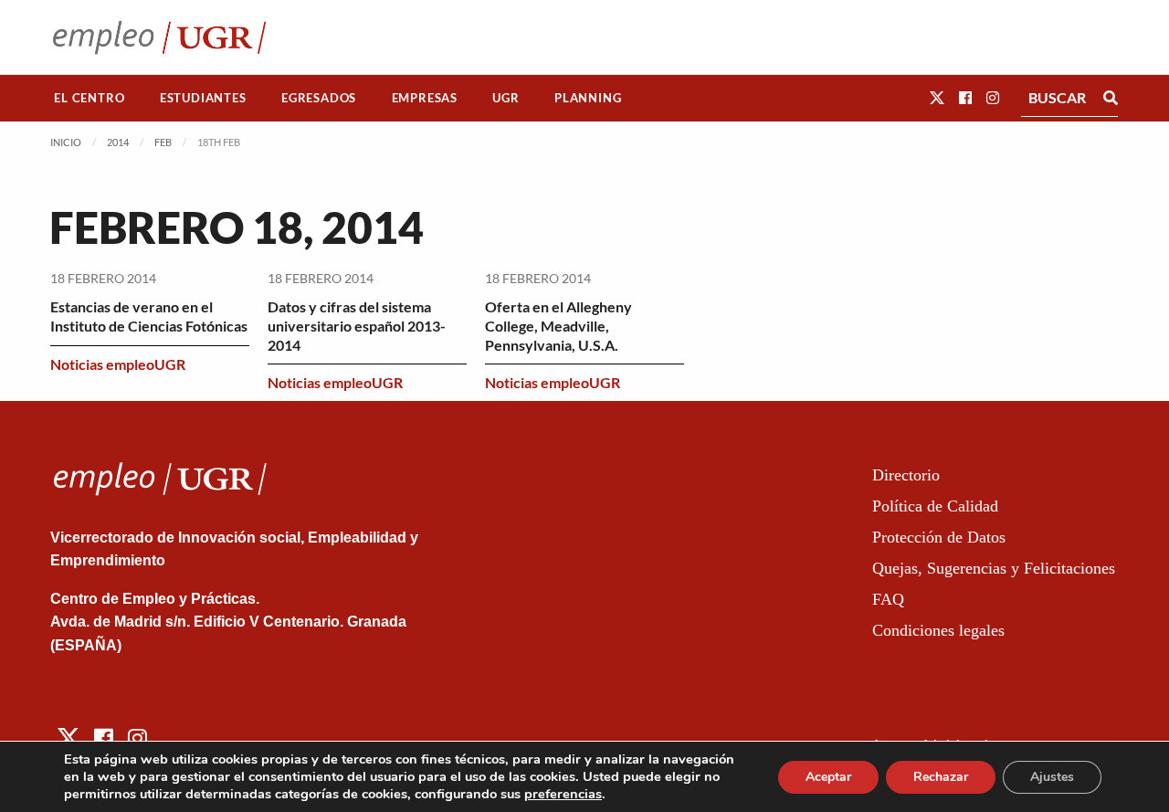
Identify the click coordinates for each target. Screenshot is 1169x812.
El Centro (89, 97)
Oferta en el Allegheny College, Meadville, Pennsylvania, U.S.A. (558, 325)
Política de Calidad (935, 506)
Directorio (906, 475)
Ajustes (1052, 777)
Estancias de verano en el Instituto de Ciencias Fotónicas (148, 316)
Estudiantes (203, 97)
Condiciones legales (938, 630)
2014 (118, 142)
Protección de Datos (939, 537)
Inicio (65, 142)
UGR (505, 97)
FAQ (888, 599)
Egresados (318, 97)
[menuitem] (89, 98)
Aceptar (828, 777)
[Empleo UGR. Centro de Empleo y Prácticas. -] (159, 37)
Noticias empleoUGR (117, 364)
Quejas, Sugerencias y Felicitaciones (993, 568)
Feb (163, 142)
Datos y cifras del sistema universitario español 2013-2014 (357, 325)
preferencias (563, 794)
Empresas (425, 97)
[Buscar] (1110, 97)
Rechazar (940, 777)
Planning (587, 97)
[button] (937, 97)
